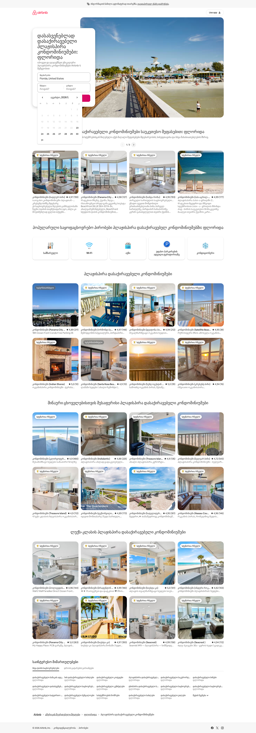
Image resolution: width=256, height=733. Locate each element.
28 (65, 134)
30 (77, 134)
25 (48, 134)
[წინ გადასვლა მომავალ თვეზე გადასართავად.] (77, 97)
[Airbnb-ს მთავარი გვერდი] (40, 12)
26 (54, 134)
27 (59, 134)
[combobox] (64, 78)
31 (42, 140)
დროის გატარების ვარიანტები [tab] (79, 668)
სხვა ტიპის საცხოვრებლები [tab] (45, 668)
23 (77, 127)
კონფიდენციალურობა (65, 728)
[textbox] (50, 89)
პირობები (83, 728)
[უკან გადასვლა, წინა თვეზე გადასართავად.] (42, 97)
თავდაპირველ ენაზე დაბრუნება (153, 4)
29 (71, 134)
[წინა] (122, 144)
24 (42, 134)
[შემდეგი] (133, 144)
